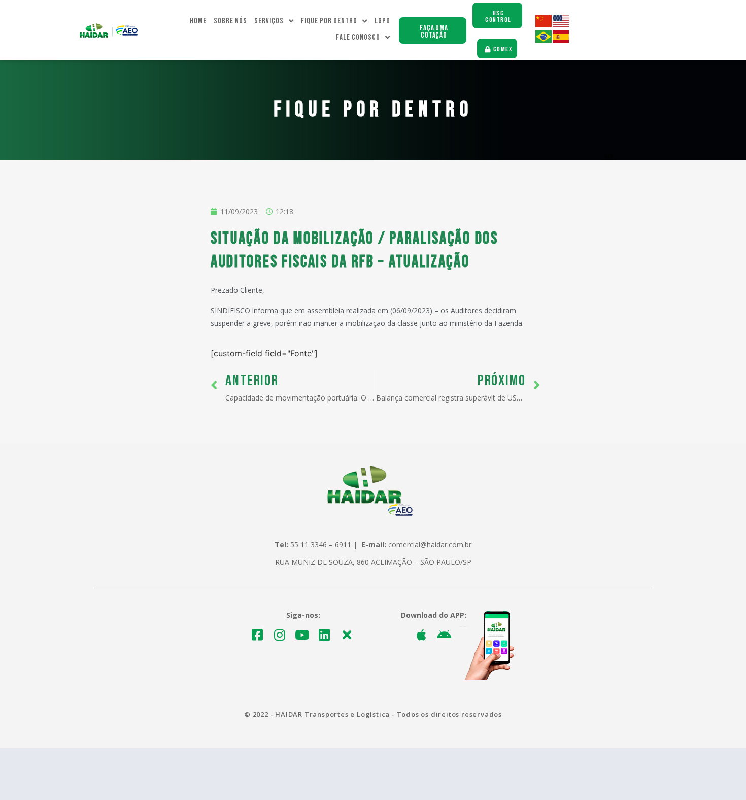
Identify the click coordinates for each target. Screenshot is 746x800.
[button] (432, 30)
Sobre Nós (230, 21)
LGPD (382, 21)
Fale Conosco (358, 37)
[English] (561, 24)
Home (198, 21)
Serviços (269, 21)
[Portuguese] (544, 40)
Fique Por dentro (329, 21)
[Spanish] (561, 40)
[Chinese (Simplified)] (544, 24)
